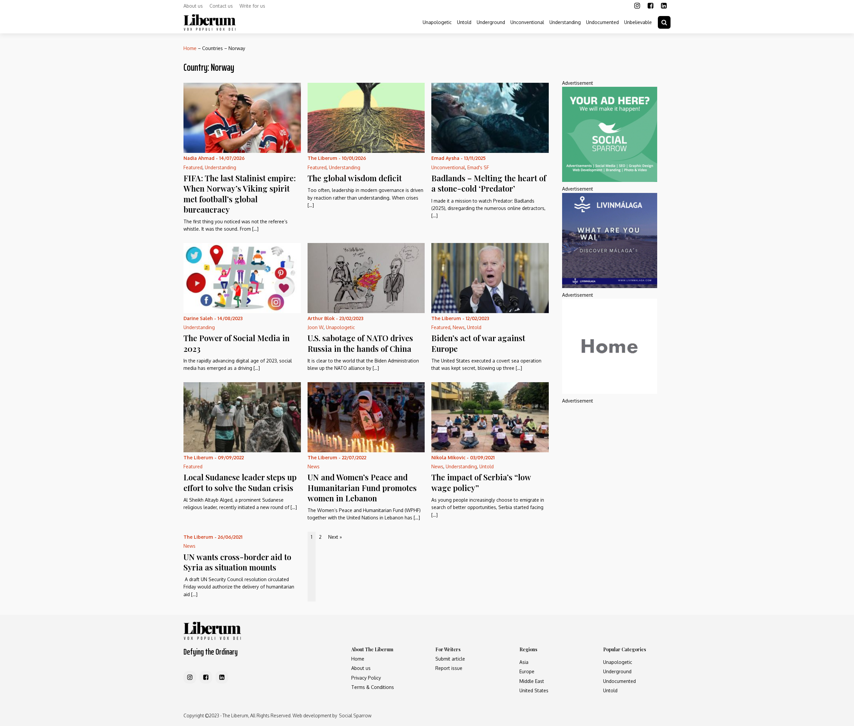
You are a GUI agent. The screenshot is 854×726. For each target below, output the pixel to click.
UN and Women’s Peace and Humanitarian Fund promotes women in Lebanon (362, 487)
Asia (523, 662)
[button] (664, 22)
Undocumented (602, 22)
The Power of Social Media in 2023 (236, 342)
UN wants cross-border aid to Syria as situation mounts (237, 561)
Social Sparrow (355, 715)
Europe (526, 671)
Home (189, 48)
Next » (335, 537)
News (459, 327)
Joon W (316, 327)
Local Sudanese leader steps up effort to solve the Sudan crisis (240, 482)
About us (193, 6)
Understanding (565, 22)
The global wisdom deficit (355, 178)
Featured (192, 167)
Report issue (448, 668)
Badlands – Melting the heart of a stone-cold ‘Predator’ (488, 183)
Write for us (252, 6)
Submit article (450, 659)
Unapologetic (437, 22)
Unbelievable (638, 22)
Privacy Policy (366, 678)
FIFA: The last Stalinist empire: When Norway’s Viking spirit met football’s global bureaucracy (239, 194)
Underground (491, 22)
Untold (464, 22)
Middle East (531, 681)
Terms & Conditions (372, 687)
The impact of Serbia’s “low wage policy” (481, 482)
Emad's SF (478, 167)
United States (533, 690)
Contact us (221, 6)
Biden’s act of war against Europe (478, 342)
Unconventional (527, 22)
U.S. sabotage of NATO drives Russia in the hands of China (360, 342)
